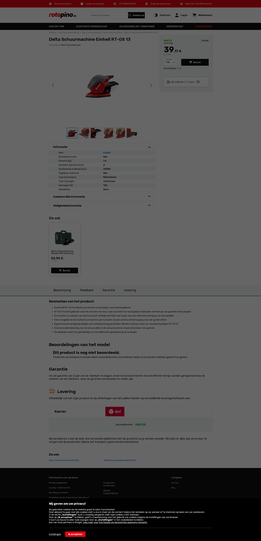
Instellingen (55, 534)
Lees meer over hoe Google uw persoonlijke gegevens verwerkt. (115, 522)
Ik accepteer (75, 534)
